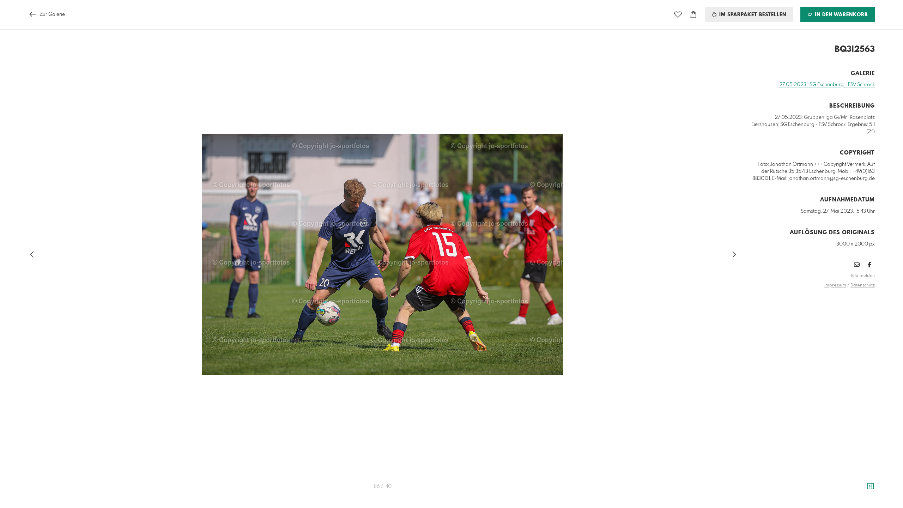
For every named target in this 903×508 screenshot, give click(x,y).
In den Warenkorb (840, 14)
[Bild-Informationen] (870, 486)
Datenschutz (862, 285)
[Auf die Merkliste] (678, 14)
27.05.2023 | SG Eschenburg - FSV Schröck (827, 84)
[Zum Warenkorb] (693, 14)
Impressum (835, 285)
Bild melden (863, 276)
